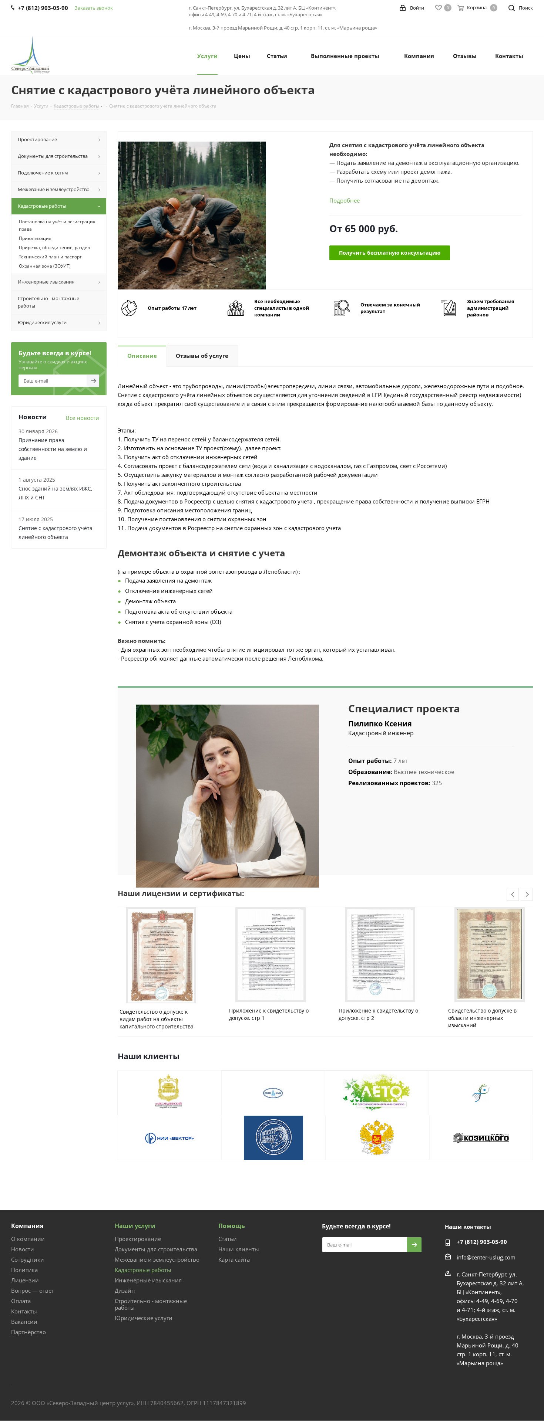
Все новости (82, 417)
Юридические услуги (143, 1318)
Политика (24, 1270)
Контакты (24, 1311)
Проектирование (138, 1238)
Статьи (227, 1238)
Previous (513, 894)
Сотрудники (27, 1259)
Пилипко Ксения (380, 724)
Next (527, 894)
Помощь (231, 1226)
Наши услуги (135, 1226)
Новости (22, 1249)
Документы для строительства (156, 1249)
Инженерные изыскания (148, 1280)
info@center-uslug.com (486, 1257)
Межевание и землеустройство (157, 1259)
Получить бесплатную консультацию (389, 252)
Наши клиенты (238, 1249)
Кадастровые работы (143, 1270)
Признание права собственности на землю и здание (53, 449)
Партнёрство (28, 1332)
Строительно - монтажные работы (151, 1304)
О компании (28, 1238)
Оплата (21, 1301)
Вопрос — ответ (32, 1290)
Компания (27, 1226)
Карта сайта (234, 1259)
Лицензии (25, 1280)
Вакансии (24, 1321)
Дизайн (125, 1290)
